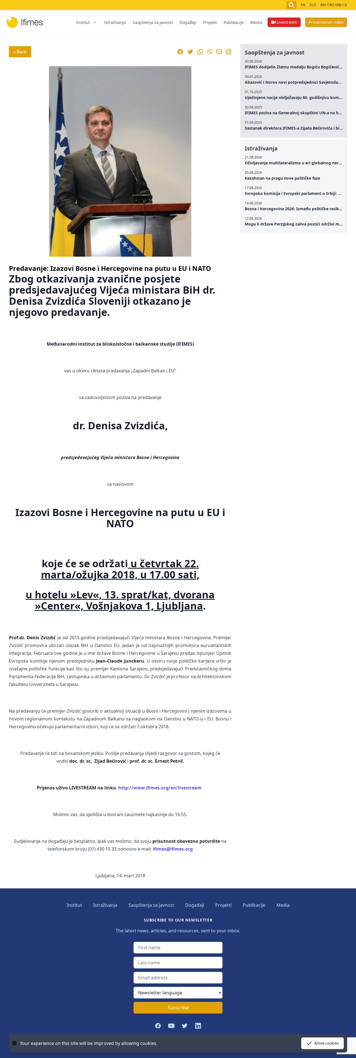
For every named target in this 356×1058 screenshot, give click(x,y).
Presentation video (326, 22)
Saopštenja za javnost (153, 22)
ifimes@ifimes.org (173, 849)
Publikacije (234, 22)
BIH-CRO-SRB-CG (333, 5)
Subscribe (178, 1008)
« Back (20, 52)
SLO (313, 5)
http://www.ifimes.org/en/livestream (160, 788)
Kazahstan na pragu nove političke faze (282, 178)
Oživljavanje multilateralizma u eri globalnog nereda (295, 162)
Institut (74, 905)
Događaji (188, 22)
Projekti (210, 22)
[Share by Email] (219, 51)
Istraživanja (115, 22)
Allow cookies (326, 1043)
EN (303, 5)
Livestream (287, 22)
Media (256, 22)
